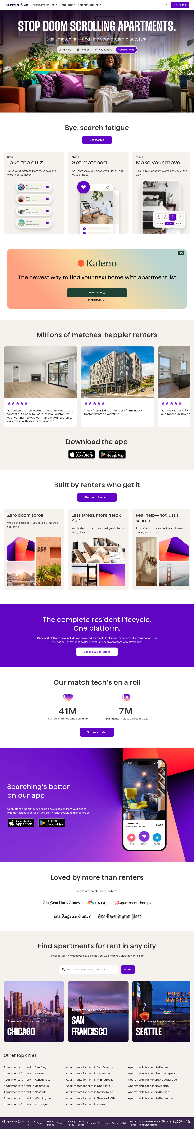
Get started (97, 140)
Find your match (97, 732)
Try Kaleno (95, 292)
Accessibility (120, 1123)
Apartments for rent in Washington (27, 1098)
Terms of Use (81, 1123)
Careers (41, 1123)
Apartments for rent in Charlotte (88, 1085)
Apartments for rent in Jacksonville (89, 1092)
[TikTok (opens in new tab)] (190, 1121)
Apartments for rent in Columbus (26, 1085)
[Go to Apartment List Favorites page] (168, 5)
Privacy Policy (71, 1123)
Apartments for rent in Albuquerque (152, 1079)
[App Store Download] (81, 454)
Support (61, 1123)
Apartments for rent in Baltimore (150, 1098)
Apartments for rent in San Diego (26, 1067)
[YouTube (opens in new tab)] (181, 1121)
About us (31, 1123)
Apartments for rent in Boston (86, 1104)
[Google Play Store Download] (112, 454)
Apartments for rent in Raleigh (148, 1092)
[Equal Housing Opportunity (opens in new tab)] (163, 1121)
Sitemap (91, 1123)
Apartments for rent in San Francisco (91, 1067)
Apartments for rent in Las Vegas (88, 1073)
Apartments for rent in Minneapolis (89, 1079)
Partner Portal (134, 1123)
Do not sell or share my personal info (149, 1123)
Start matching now (97, 497)
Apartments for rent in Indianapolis (152, 1073)
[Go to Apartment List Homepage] (17, 5)
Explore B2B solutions (97, 652)
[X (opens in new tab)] (176, 1121)
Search (127, 969)
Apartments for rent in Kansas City (27, 1079)
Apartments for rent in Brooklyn (25, 1104)
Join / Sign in (180, 5)
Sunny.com (104, 1123)
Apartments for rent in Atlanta (148, 1085)
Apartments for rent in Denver (148, 1067)
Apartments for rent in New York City (91, 1098)
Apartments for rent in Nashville (25, 1092)
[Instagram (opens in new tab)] (185, 1121)
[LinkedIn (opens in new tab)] (167, 1121)
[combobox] (88, 969)
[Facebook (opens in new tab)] (172, 1121)
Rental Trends (51, 1123)
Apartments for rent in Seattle (24, 1073)
